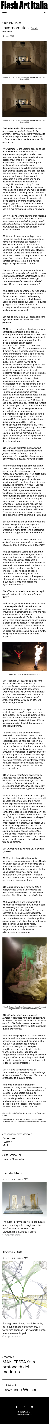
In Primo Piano (12, 22)
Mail (5, 1145)
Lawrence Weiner (19, 1389)
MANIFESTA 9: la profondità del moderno (18, 1366)
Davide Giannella (13, 1159)
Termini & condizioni (24, 1414)
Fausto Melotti (13, 1173)
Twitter (7, 1141)
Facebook (8, 1138)
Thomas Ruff (12, 1252)
